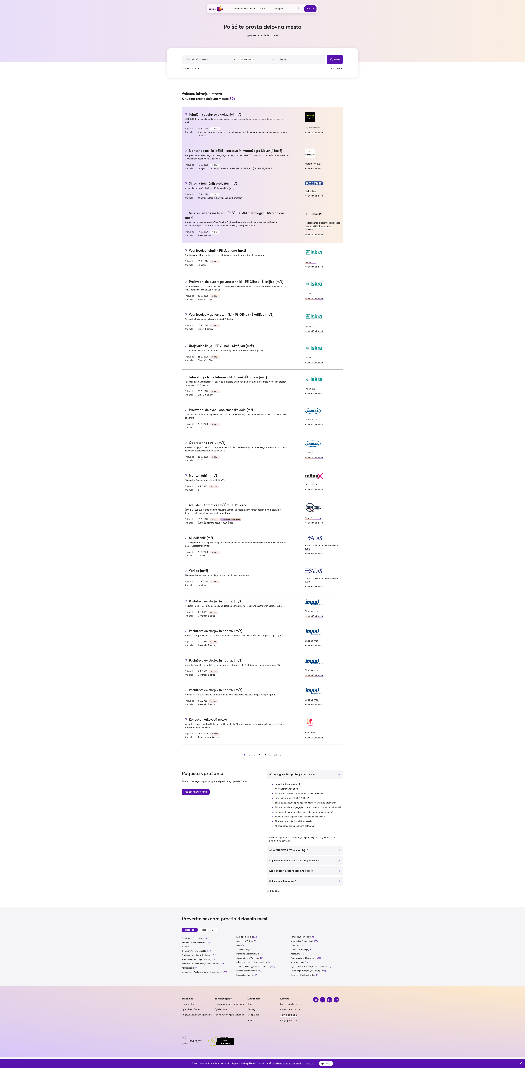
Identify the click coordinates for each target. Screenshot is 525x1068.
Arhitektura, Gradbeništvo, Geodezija (251, 962)
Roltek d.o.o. (311, 191)
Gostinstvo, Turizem (244, 941)
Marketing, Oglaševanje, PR (247, 954)
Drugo (239, 945)
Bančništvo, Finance (244, 975)
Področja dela (190, 930)
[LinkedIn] (316, 999)
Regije (203, 930)
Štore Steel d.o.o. (313, 518)
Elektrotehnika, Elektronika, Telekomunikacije (200, 964)
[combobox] (253, 59)
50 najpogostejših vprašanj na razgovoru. (292, 774)
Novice (250, 1020)
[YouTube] (336, 999)
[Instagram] (329, 999)
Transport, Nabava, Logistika (194, 951)
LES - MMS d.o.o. (313, 484)
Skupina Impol (312, 611)
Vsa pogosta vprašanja (196, 792)
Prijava (310, 8)
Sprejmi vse (326, 1063)
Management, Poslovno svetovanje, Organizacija (202, 972)
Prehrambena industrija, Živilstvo (196, 959)
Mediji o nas (253, 1014)
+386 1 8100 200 (288, 1015)
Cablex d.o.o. (311, 419)
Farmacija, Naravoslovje (301, 937)
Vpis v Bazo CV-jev (191, 1009)
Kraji (213, 930)
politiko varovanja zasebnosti (287, 1063)
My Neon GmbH (312, 127)
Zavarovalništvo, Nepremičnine (304, 958)
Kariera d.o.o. (311, 732)
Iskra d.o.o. (310, 262)
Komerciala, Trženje (244, 937)
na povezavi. (285, 840)
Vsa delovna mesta (314, 132)
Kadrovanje (296, 954)
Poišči (336, 59)
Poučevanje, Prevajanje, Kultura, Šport (307, 971)
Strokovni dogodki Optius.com (229, 1004)
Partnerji (251, 1009)
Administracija (188, 968)
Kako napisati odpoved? (282, 881)
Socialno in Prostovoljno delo (303, 975)
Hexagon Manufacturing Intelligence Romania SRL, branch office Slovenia (322, 226)
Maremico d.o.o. (313, 163)
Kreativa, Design (297, 962)
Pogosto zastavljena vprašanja (197, 1014)
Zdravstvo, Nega (243, 949)
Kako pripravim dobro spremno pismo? (291, 870)
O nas (250, 1004)
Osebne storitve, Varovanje (247, 958)
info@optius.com (288, 1020)
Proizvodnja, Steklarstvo (192, 938)
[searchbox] (300, 59)
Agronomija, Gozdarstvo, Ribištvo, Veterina (309, 966)
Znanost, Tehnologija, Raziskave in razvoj (253, 966)
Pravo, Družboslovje (299, 949)
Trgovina (185, 947)
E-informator (188, 1004)
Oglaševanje (221, 1009)
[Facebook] (322, 999)
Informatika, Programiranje (302, 941)
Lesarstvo (295, 945)
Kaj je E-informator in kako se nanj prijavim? (294, 860)
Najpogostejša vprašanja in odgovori (262, 35)
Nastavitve (310, 1063)
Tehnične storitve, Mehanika (193, 942)
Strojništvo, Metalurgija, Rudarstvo (196, 955)
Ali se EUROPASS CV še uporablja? (288, 850)
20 (275, 754)
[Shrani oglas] (186, 114)
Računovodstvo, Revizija (246, 971)
